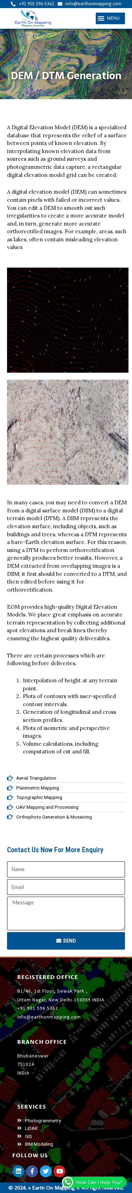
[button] (110, 18)
